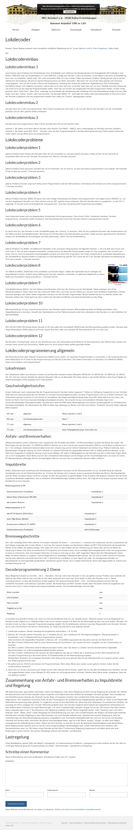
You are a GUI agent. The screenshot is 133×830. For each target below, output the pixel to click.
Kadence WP (9, 825)
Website (92, 790)
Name (7, 790)
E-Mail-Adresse (53, 790)
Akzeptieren (69, 12)
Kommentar (9, 761)
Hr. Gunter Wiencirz (78, 48)
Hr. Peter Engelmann (98, 48)
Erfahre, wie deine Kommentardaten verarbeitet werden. (78, 809)
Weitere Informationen (88, 9)
